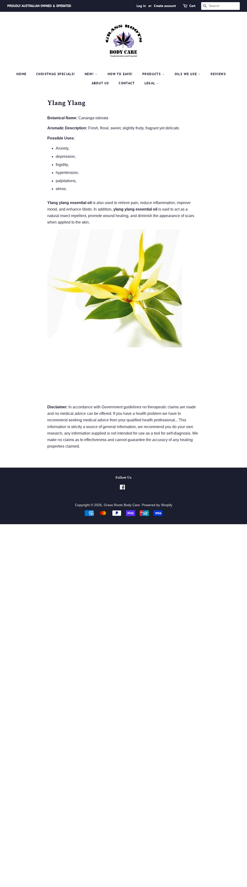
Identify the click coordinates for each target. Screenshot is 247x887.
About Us (100, 83)
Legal (150, 83)
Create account (165, 6)
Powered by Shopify (157, 505)
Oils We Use (186, 74)
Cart (192, 6)
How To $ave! (120, 74)
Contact (127, 83)
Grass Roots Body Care (122, 505)
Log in (141, 6)
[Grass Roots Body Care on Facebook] (122, 488)
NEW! (90, 74)
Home (21, 74)
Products (152, 74)
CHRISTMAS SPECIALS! (55, 74)
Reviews (218, 74)
